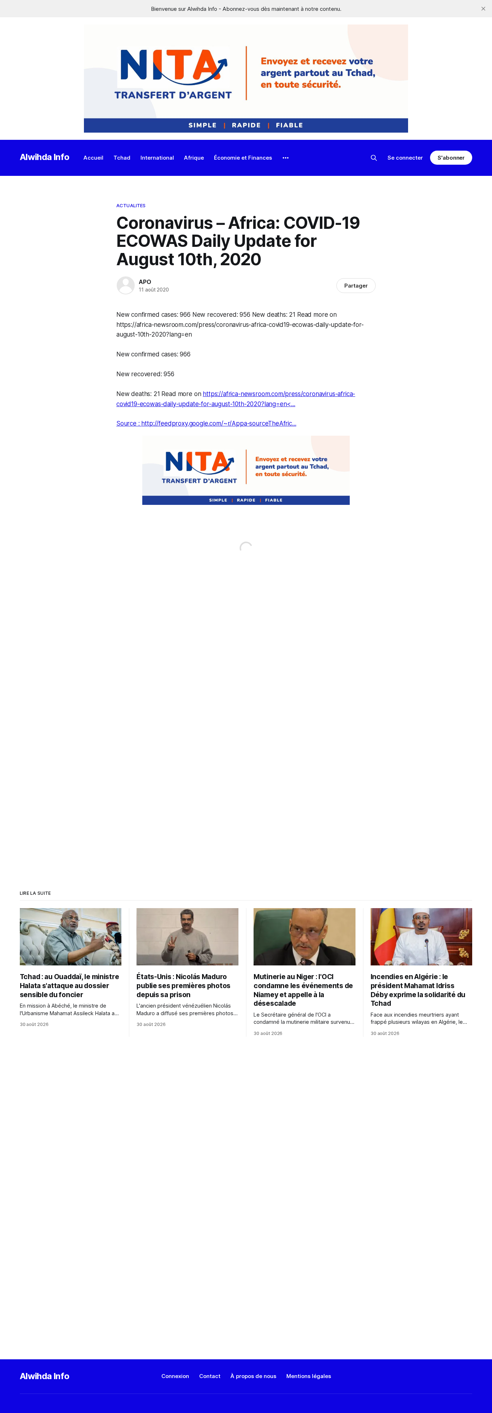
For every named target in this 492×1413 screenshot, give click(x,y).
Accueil (93, 157)
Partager (356, 285)
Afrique (194, 157)
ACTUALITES (131, 205)
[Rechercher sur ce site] (374, 158)
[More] (285, 158)
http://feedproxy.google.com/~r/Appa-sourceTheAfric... (218, 423)
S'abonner (451, 157)
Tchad (121, 157)
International (157, 157)
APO (145, 281)
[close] (483, 8)
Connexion (175, 1376)
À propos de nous (253, 1376)
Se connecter (405, 157)
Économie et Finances (243, 157)
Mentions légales (308, 1376)
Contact (209, 1376)
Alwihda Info (45, 157)
